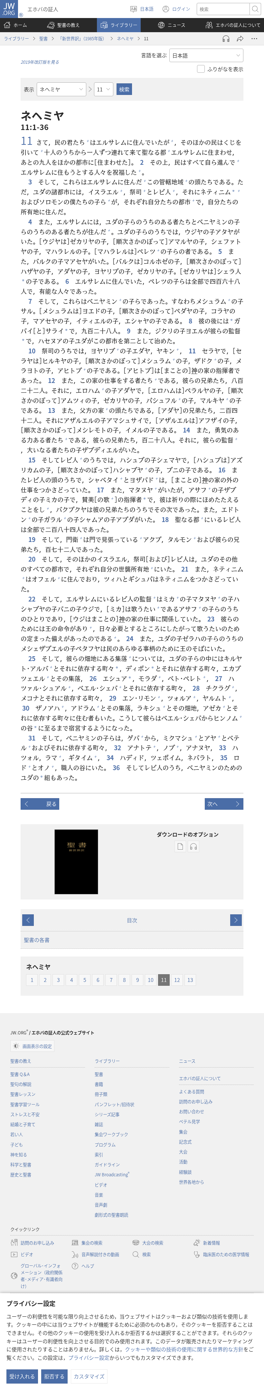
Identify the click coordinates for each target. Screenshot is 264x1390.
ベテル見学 (189, 1121)
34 (111, 758)
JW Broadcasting (112, 1174)
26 (94, 679)
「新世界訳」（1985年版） (82, 38)
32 (118, 748)
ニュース (187, 1061)
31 (32, 738)
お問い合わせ (191, 1111)
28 (197, 688)
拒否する (54, 1376)
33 (223, 748)
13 (52, 410)
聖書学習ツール (25, 1104)
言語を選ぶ (154, 55)
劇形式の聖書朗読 (111, 1215)
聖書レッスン (22, 1094)
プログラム (105, 1145)
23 (211, 619)
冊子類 (101, 1094)
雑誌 (99, 1124)
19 (32, 539)
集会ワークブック (111, 1134)
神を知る (18, 1155)
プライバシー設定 (88, 1357)
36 (117, 768)
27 (219, 679)
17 (101, 490)
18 (166, 520)
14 (187, 430)
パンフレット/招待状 (114, 1104)
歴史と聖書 (20, 1174)
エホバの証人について (200, 1078)
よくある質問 (191, 1091)
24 (130, 639)
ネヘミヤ (125, 38)
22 (32, 599)
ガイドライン (107, 1164)
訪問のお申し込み (195, 1101)
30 (26, 708)
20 (32, 559)
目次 (132, 920)
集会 (183, 1132)
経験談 (185, 1172)
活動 (183, 1162)
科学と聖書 (20, 1164)
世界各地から (191, 1182)
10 (32, 351)
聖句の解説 (20, 1084)
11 (27, 140)
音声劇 (101, 1205)
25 (32, 659)
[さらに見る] (254, 38)
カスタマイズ (89, 1376)
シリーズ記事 (107, 1114)
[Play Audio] (226, 38)
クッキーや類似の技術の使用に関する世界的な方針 (184, 1349)
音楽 (99, 1195)
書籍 (99, 1084)
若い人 (16, 1134)
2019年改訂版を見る (40, 62)
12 (52, 381)
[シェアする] (240, 38)
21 (185, 569)
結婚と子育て (22, 1124)
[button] (63, 25)
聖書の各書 (37, 940)
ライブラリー (16, 38)
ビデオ (101, 1185)
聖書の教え (20, 1061)
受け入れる (22, 1376)
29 (113, 698)
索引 (99, 1155)
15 (32, 460)
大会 (183, 1152)
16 (222, 470)
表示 (29, 89)
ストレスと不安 (25, 1114)
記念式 (185, 1142)
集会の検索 (86, 1243)
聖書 (43, 38)
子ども (16, 1145)
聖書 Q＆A (20, 1074)
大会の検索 (147, 1243)
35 (224, 758)
